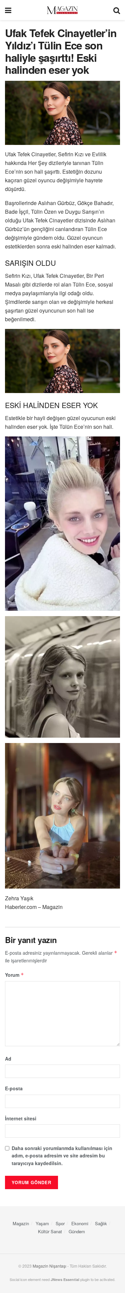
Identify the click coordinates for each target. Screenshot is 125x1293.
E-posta (14, 1088)
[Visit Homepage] (62, 10)
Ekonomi (79, 1223)
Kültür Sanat (50, 1231)
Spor (60, 1223)
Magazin (21, 1223)
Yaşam (42, 1223)
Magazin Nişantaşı (49, 1266)
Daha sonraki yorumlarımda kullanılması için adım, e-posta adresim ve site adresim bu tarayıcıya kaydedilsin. (62, 1155)
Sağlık (101, 1223)
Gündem (77, 1231)
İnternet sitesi (20, 1118)
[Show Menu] (8, 10)
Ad (8, 1058)
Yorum (14, 974)
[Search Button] (116, 10)
